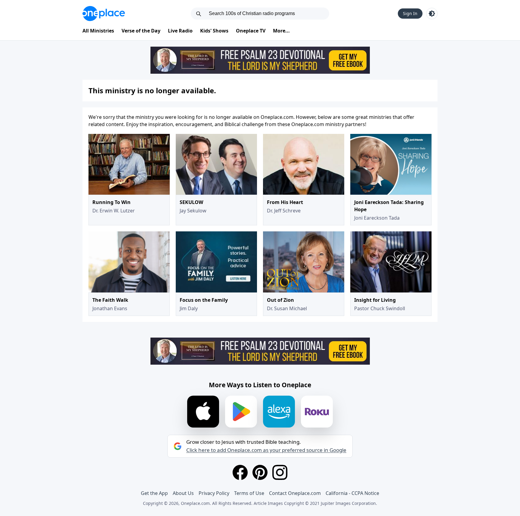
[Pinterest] (260, 472)
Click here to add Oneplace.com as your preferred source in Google (266, 450)
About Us (183, 493)
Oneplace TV (250, 30)
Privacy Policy (214, 493)
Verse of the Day (141, 30)
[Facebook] (240, 472)
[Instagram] (279, 472)
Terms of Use (249, 493)
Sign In (410, 13)
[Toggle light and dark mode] (432, 13)
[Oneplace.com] (103, 13)
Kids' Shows (214, 30)
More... (281, 30)
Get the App (154, 493)
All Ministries (98, 30)
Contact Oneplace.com (295, 493)
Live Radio (180, 30)
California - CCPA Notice (352, 493)
